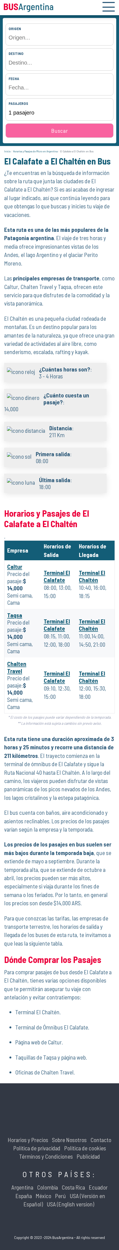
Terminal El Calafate (57, 576)
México (43, 1195)
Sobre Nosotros (69, 1139)
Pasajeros (18, 103)
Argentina (22, 1187)
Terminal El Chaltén (92, 576)
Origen (15, 28)
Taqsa (14, 615)
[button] (108, 7)
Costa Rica (73, 1187)
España (23, 1195)
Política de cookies (85, 1148)
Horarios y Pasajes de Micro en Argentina (35, 151)
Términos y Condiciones (46, 1156)
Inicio (7, 151)
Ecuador (98, 1187)
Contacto (100, 1139)
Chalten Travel (16, 667)
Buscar (59, 130)
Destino (16, 53)
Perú (60, 1195)
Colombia (47, 1187)
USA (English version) (70, 1204)
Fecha (14, 78)
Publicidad (88, 1156)
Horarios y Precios (28, 1139)
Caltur (14, 566)
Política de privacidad (36, 1148)
